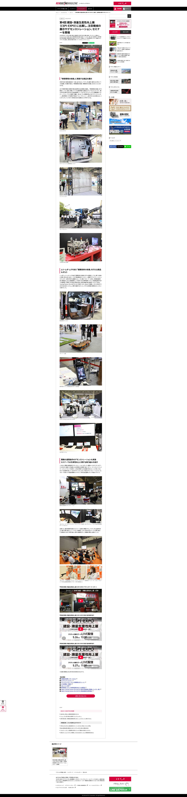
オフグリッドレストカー (66, 680)
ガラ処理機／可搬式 (66, 684)
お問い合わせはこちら (80, 696)
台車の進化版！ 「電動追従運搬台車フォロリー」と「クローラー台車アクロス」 (75, 718)
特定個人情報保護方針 (82, 785)
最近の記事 (125, 32)
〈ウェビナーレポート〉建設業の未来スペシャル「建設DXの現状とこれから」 (75, 730)
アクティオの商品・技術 (62, 8)
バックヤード (72, 8)
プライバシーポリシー (70, 785)
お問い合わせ (71, 787)
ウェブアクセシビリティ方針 (62, 787)
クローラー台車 (65, 686)
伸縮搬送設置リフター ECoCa (68, 679)
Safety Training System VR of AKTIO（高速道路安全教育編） (76, 691)
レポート (71, 12)
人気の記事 (114, 32)
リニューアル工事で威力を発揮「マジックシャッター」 (71, 716)
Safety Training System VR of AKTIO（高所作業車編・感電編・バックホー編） (80, 689)
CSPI (61, 42)
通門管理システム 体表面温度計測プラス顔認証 (73, 687)
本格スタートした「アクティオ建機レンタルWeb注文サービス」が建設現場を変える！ (77, 732)
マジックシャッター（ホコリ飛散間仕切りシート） (73, 682)
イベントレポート (81, 8)
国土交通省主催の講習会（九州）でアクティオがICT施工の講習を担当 (74, 728)
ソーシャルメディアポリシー (95, 785)
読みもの (90, 8)
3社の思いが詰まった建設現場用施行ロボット (69, 714)
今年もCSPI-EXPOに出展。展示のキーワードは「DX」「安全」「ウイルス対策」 (75, 726)
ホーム (57, 12)
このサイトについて (60, 785)
